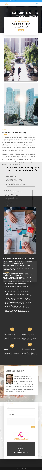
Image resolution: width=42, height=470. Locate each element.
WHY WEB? (35, 20)
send (33, 427)
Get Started (21, 30)
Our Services (27, 20)
